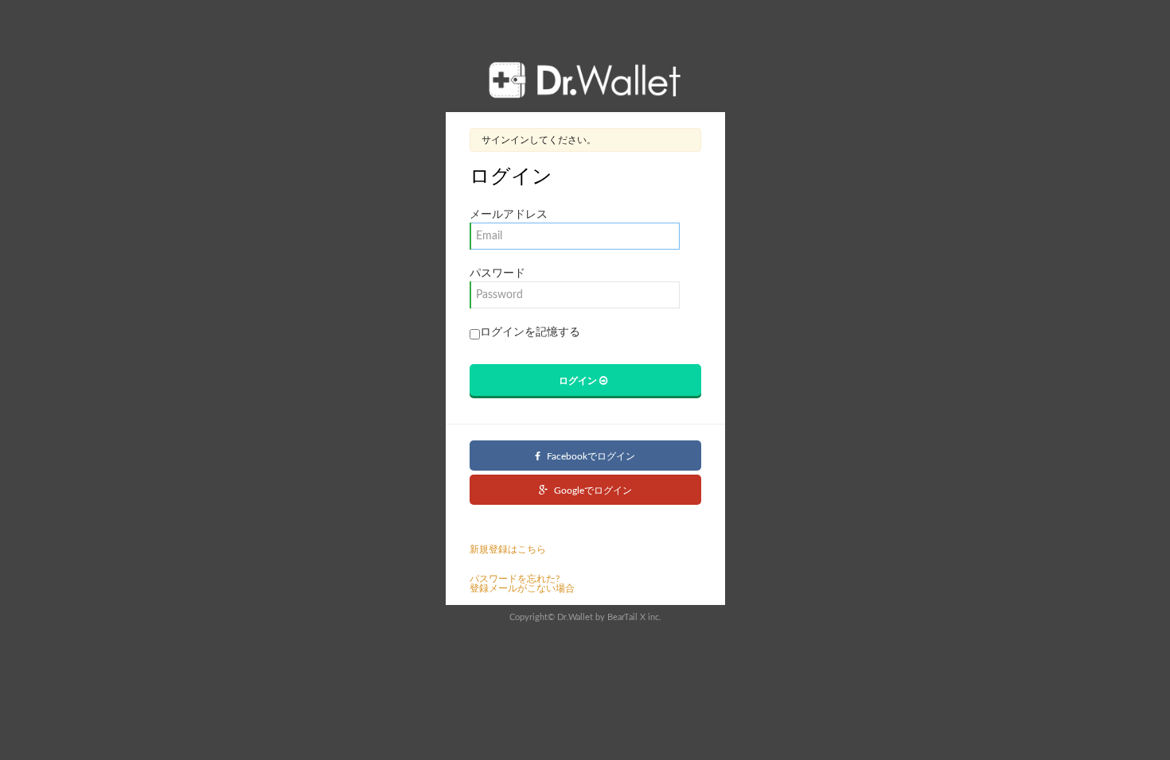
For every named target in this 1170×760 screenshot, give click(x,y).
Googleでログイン (592, 490)
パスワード (497, 273)
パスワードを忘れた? (515, 579)
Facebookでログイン (589, 456)
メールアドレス (509, 214)
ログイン (579, 380)
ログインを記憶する (530, 332)
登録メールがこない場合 (522, 588)
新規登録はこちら (508, 549)
